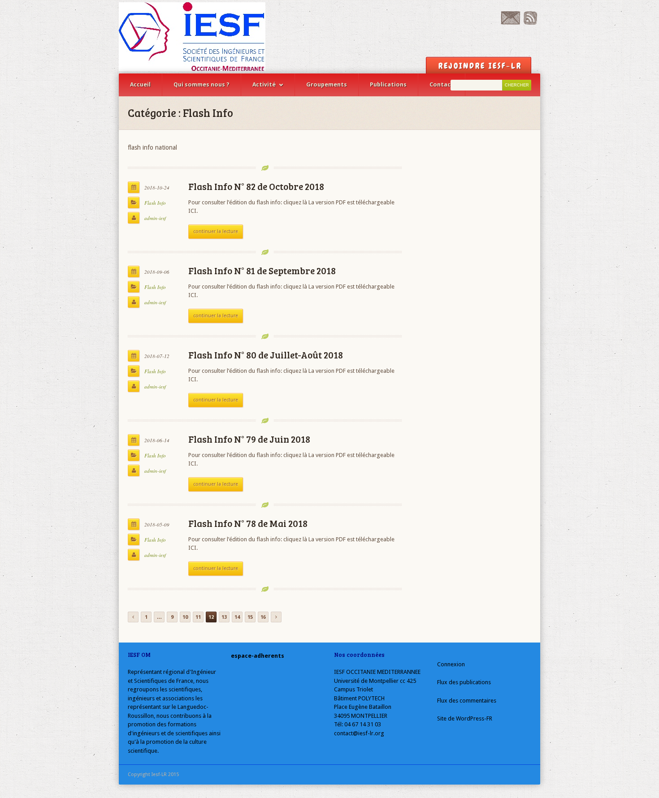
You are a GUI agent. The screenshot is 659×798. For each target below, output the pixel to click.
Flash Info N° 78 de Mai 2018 (248, 523)
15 (250, 617)
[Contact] (510, 22)
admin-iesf (155, 218)
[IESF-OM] (192, 36)
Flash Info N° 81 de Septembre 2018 (262, 270)
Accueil (140, 84)
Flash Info (155, 202)
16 (263, 617)
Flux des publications (464, 682)
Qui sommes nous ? (201, 84)
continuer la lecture (215, 231)
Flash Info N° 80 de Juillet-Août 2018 (265, 354)
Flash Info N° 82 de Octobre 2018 (256, 186)
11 (198, 617)
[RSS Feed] (530, 22)
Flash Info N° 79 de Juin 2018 (249, 438)
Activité (264, 84)
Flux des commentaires (466, 700)
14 (237, 617)
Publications (388, 84)
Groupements (326, 84)
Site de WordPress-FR (464, 718)
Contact (441, 84)
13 (224, 617)
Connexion (451, 664)
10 (185, 617)
